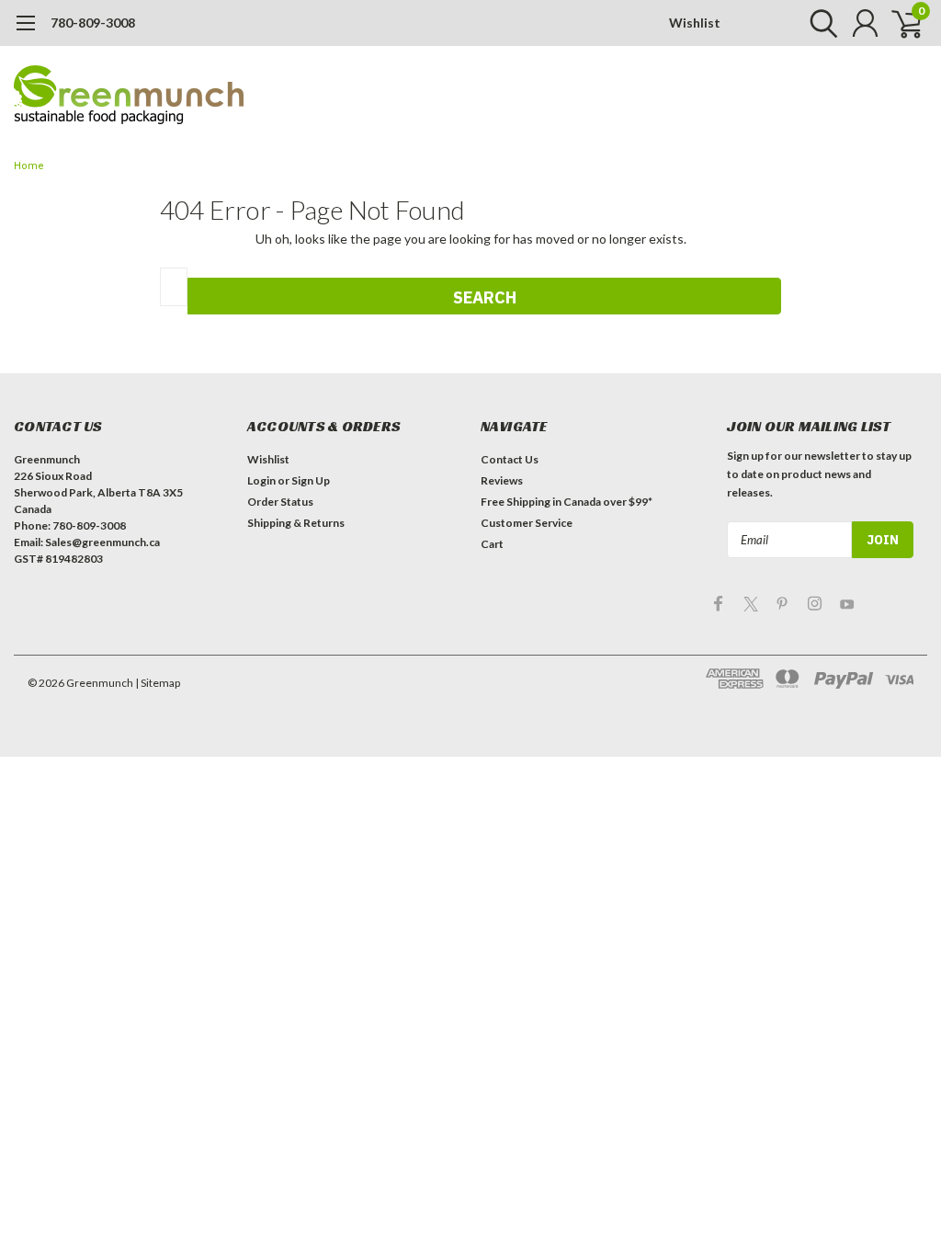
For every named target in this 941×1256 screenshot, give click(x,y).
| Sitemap (157, 683)
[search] (819, 23)
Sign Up (310, 480)
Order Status (280, 501)
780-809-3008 (93, 22)
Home (29, 166)
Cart (492, 544)
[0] (899, 23)
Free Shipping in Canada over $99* (566, 501)
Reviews (502, 480)
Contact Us (510, 459)
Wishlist (694, 22)
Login (261, 480)
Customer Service (527, 523)
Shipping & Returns (296, 523)
